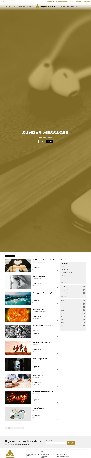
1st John (62, 266)
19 (19, 428)
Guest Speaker (72, 293)
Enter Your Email (50, 440)
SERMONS (49, 1)
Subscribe (71, 443)
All (61, 329)
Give (77, 7)
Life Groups (22, 7)
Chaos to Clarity (64, 269)
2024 (72, 307)
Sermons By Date (10, 256)
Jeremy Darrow (72, 287)
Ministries (62, 7)
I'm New (8, 7)
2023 (72, 310)
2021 (72, 316)
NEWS (71, 1)
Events (29, 7)
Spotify (49, 142)
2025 (72, 304)
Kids (26, 457)
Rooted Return (64, 279)
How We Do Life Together (67, 273)
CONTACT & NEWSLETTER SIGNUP (60, 1)
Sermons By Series (20, 256)
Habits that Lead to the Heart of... (68, 276)
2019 (72, 323)
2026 (72, 301)
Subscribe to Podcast (32, 256)
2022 (72, 313)
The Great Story (64, 263)
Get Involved (29, 452)
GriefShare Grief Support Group (32, 454)
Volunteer (70, 7)
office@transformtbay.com (65, 456)
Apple (42, 142)
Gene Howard (72, 290)
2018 (72, 326)
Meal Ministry (28, 455)
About (14, 7)
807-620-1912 (78, 1)
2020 (72, 319)
